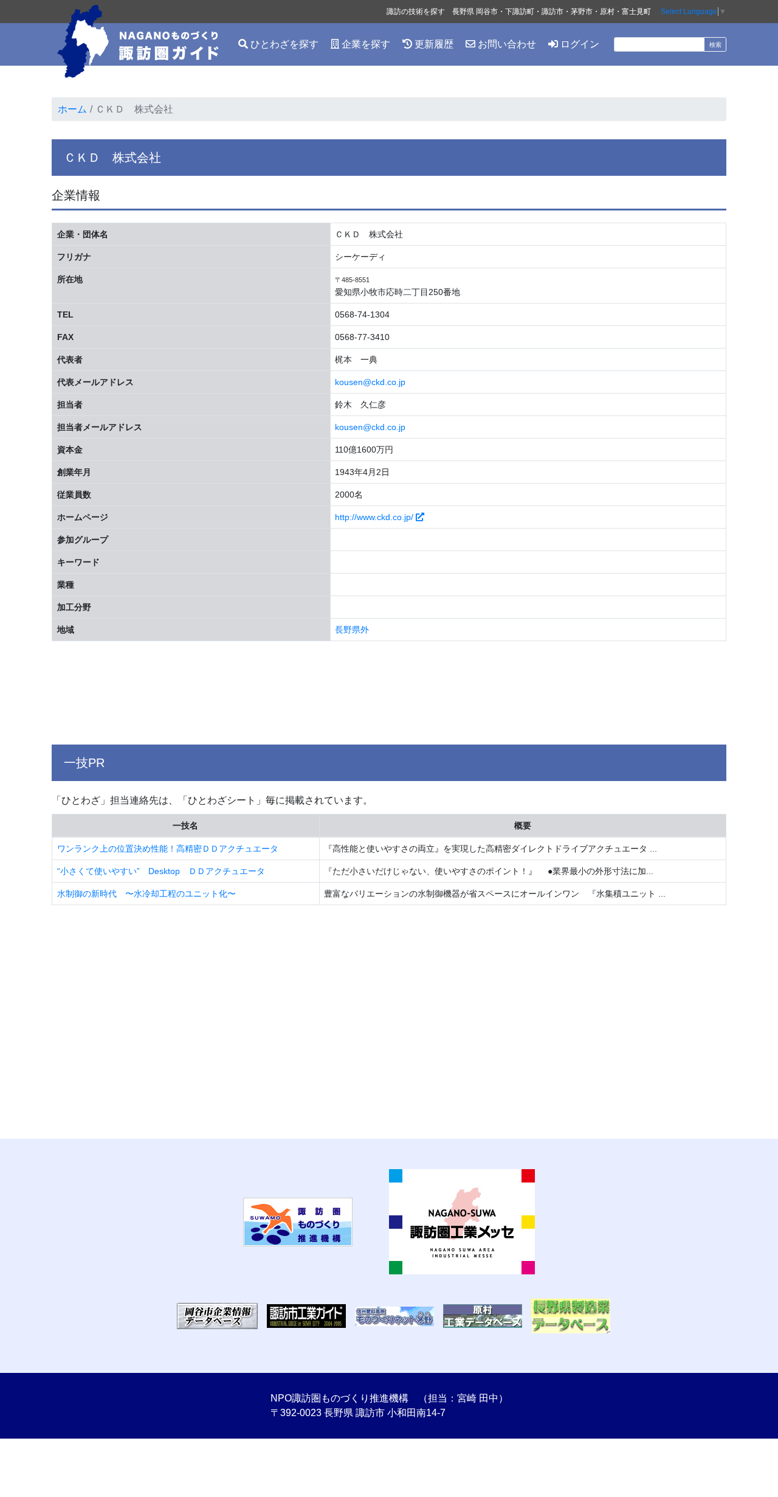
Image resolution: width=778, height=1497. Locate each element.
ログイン (578, 44)
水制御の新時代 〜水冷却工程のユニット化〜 (146, 893)
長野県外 (352, 629)
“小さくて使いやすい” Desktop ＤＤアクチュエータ (161, 871)
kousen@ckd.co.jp (370, 382)
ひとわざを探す (283, 44)
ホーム (72, 109)
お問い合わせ (505, 44)
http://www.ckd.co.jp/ (375, 517)
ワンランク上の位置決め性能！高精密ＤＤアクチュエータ (167, 848)
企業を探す (364, 44)
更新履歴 (432, 44)
